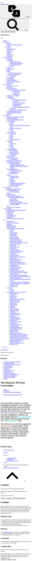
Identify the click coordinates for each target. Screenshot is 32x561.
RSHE (11, 129)
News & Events (7, 84)
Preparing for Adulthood (13, 222)
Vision (8, 46)
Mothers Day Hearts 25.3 (16, 259)
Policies (9, 71)
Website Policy (10, 459)
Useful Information (11, 215)
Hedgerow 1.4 (13, 258)
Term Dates (10, 59)
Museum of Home (14, 310)
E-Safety (12, 66)
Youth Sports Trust (14, 172)
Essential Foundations (12, 118)
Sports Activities (14, 200)
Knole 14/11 (13, 297)
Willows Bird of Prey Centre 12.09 (18, 337)
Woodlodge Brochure (15, 163)
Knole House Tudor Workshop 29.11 (19, 334)
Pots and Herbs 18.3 (15, 261)
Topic (11, 138)
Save (14, 559)
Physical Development (12, 169)
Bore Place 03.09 (14, 269)
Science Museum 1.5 (15, 317)
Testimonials (10, 54)
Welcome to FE (10, 221)
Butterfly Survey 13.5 (15, 252)
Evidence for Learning (12, 158)
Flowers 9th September (15, 239)
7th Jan (11, 231)
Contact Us (9, 52)
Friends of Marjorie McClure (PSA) (15, 218)
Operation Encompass (15, 64)
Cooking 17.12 (13, 286)
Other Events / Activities (16, 201)
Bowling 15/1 (13, 295)
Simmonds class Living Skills (17, 165)
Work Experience (14, 186)
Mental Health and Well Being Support (16, 210)
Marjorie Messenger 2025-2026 (17, 90)
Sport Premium (10, 78)
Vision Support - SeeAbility (13, 207)
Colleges (12, 290)
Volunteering (10, 217)
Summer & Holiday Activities (17, 197)
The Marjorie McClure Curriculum (15, 117)
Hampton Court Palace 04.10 (17, 343)
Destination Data (14, 176)
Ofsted (8, 70)
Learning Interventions (12, 190)
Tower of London (14, 309)
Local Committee (11, 49)
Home (5, 40)
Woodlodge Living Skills (13, 162)
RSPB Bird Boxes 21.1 (15, 266)
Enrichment (10, 141)
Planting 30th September (16, 241)
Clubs (11, 145)
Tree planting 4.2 (14, 265)
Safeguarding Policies (15, 61)
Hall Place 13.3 (13, 320)
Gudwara (12, 306)
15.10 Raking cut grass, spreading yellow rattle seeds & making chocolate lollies (20, 282)
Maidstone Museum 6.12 (16, 333)
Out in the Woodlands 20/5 (16, 251)
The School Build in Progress (14, 112)
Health (8, 193)
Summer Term (16, 91)
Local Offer (13, 76)
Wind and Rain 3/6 (14, 249)
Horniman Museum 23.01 (16, 327)
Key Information (8, 57)
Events (11, 146)
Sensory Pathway (14, 152)
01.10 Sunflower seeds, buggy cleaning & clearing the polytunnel (20, 277)
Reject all (3, 498)
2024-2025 (12, 98)
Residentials (13, 143)
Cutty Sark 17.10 (14, 344)
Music (11, 135)
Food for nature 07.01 (15, 268)
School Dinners (10, 69)
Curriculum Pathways (12, 149)
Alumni (9, 53)
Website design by (11, 467)
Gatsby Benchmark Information (17, 183)
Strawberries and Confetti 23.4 (17, 256)
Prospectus (9, 50)
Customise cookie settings (19, 498)
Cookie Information (11, 458)
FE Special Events (11, 225)
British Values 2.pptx (9, 450)
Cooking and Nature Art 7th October (19, 242)
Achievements (13, 159)
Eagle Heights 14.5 (14, 313)
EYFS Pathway (14, 150)
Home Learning (11, 156)
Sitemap (6, 452)
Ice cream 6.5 (13, 254)
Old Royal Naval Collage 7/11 (17, 299)
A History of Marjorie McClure (14, 45)
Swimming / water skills (16, 170)
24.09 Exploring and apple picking (18, 275)
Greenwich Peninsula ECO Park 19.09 (19, 338)
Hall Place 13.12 (14, 331)
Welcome (9, 43)
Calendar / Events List (12, 85)
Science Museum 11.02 (15, 324)
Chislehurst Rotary (17, 104)
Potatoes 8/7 (13, 245)
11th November (14, 232)
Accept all (9, 498)
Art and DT (13, 134)
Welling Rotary (17, 105)
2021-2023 (12, 108)
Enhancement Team (15, 191)
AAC (8, 206)
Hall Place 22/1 (13, 296)
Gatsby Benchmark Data (16, 184)
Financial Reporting (12, 80)
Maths (11, 124)
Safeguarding (10, 60)
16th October (13, 235)
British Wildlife (13, 304)
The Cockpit (16, 101)
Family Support (7, 208)
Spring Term (16, 93)
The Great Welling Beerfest (19, 100)
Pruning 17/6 (13, 248)
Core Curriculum (11, 121)
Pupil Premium (10, 77)
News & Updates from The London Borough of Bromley (18, 203)
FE (4, 220)
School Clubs (10, 83)
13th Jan (12, 230)
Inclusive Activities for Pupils (14, 196)
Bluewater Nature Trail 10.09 (17, 271)
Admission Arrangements (13, 74)
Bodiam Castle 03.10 (15, 341)
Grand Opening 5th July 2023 (14, 111)
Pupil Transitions (11, 194)
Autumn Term (16, 94)
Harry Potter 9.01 (14, 330)
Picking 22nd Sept (14, 238)
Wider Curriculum (11, 132)
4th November (13, 234)
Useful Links (10, 214)
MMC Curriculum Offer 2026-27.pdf (13, 395)
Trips (11, 142)
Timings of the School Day (13, 81)
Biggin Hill (12, 307)
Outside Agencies (14, 177)
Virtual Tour (10, 56)
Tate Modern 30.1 (14, 326)
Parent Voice (10, 213)
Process (12, 289)
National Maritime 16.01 (16, 328)
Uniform (9, 67)
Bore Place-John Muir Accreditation (15, 228)
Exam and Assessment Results (14, 160)
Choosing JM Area (14, 255)
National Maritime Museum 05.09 (18, 335)
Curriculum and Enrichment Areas (15, 119)
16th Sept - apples (14, 237)
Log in (5, 347)
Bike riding (12, 311)
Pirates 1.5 (12, 316)
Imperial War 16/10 (14, 300)
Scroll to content (5, 4)
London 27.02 (13, 323)
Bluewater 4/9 (13, 303)
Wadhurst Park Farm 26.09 (16, 340)
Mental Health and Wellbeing (14, 189)
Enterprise (12, 148)
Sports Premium (14, 173)
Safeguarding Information (16, 63)
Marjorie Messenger (12, 88)
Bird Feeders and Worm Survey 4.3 (18, 263)
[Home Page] (4, 349)
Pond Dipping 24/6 (14, 247)
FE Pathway (13, 155)
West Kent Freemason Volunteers (21, 107)
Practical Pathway (14, 153)
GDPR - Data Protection (16, 73)
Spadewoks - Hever (15, 302)
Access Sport (13, 198)
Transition (9, 287)
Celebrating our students (13, 95)
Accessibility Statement (12, 460)
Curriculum (6, 115)
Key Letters (10, 87)
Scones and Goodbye (15, 244)
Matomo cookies (9, 532)
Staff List (9, 47)
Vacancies (9, 114)
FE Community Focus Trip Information (16, 292)
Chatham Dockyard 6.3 (15, 321)
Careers (12, 131)
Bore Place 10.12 (14, 285)
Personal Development (15, 128)
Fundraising (10, 97)
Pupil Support (7, 187)
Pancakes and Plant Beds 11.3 (17, 262)
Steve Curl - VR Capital (19, 102)
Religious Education (15, 139)
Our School (6, 42)
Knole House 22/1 (14, 293)
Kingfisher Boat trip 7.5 (16, 314)
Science (12, 136)
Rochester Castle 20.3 (15, 319)
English (12, 122)
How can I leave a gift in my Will (18, 109)
